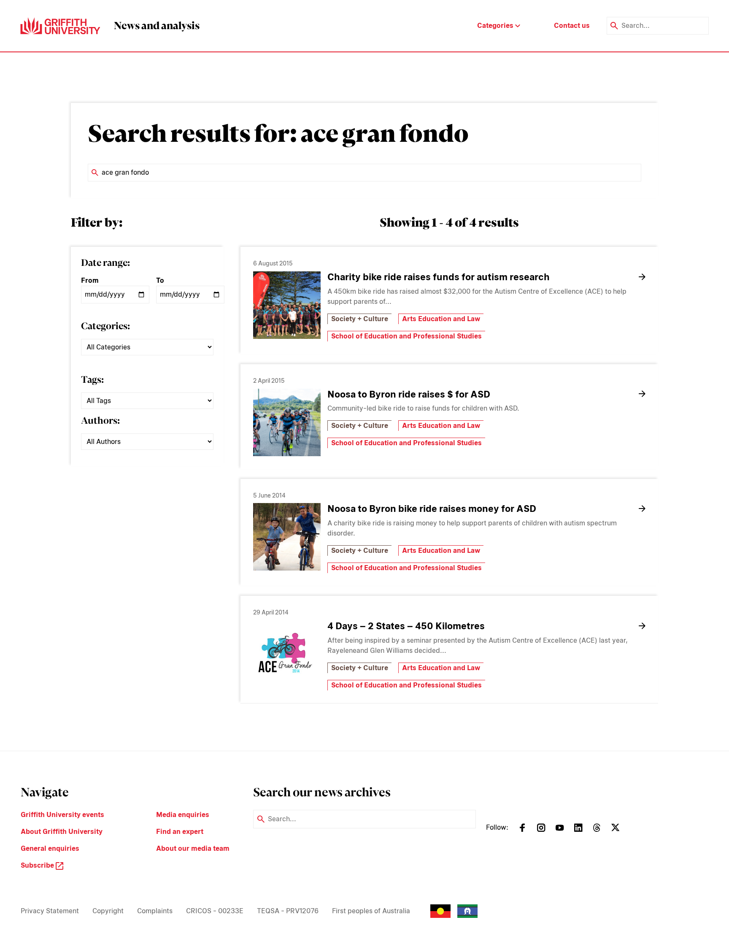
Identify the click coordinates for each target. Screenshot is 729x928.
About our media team (193, 848)
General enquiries (50, 848)
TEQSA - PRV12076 (288, 911)
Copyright (108, 911)
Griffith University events (62, 815)
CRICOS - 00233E (214, 911)
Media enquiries (182, 815)
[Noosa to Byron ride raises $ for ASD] (287, 422)
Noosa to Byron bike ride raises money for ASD (431, 508)
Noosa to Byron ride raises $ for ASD (408, 394)
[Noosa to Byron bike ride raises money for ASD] (287, 537)
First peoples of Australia (371, 911)
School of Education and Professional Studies (406, 336)
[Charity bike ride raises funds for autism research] (287, 305)
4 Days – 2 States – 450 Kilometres (406, 625)
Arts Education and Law (441, 319)
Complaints (155, 911)
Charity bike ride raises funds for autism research (438, 276)
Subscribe (38, 865)
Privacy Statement (50, 911)
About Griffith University (62, 832)
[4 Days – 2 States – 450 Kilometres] (287, 654)
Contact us (572, 26)
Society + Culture (359, 319)
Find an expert (179, 832)
